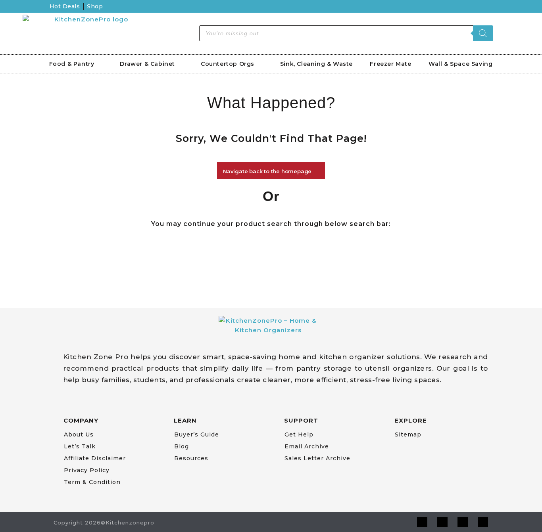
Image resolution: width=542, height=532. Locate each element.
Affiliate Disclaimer (95, 458)
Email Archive (306, 446)
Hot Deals (65, 6)
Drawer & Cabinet (147, 63)
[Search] (483, 33)
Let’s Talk (80, 446)
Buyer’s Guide (196, 434)
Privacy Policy (87, 470)
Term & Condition (92, 482)
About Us (79, 434)
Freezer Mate (390, 63)
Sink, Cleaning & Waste (316, 63)
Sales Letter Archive (317, 458)
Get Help (298, 434)
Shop (95, 6)
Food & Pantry (71, 63)
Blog (181, 446)
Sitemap (408, 434)
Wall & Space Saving (460, 63)
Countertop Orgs (227, 63)
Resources (191, 458)
